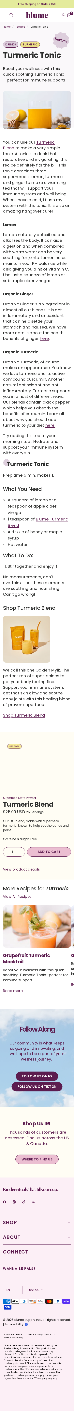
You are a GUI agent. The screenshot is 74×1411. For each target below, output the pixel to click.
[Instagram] (17, 1202)
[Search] (11, 15)
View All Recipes (17, 897)
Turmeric (30, 44)
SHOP (10, 1222)
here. (50, 425)
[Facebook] (7, 1202)
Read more (13, 990)
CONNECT (15, 1252)
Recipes (20, 26)
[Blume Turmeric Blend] (26, 641)
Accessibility (14, 1324)
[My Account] (63, 15)
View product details (21, 869)
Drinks (10, 44)
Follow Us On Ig (37, 1076)
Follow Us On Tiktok (37, 1086)
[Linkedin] (36, 1202)
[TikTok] (26, 1201)
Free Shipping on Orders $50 (37, 4)
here (44, 338)
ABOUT (12, 1237)
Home (7, 26)
